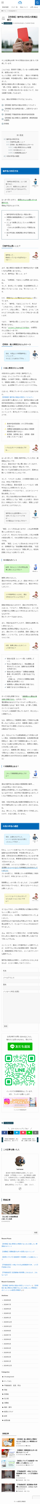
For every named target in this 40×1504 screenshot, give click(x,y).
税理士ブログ (8, 1411)
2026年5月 (7, 1309)
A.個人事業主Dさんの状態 (22, 147)
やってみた (8, 1381)
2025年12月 (8, 1322)
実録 (5, 1390)
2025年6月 (7, 1339)
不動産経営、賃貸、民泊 (12, 1385)
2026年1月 (7, 1317)
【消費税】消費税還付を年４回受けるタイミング (18, 1251)
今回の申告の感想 (12, 156)
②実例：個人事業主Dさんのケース (21, 145)
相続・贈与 (8, 1407)
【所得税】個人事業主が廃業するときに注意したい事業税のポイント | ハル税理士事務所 (20, 1288)
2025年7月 (7, 1335)
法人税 (6, 1398)
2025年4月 (7, 1348)
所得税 (6, 1394)
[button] (4, 1132)
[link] (20, 1188)
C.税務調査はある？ (20, 153)
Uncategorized (8, 23)
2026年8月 (7, 1300)
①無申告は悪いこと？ (17, 142)
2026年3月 (7, 1313)
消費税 (6, 1403)
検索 (35, 1232)
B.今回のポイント (19, 150)
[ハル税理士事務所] (20, 2)
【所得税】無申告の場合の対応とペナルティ (18, 397)
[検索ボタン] (37, 2)
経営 (5, 1416)
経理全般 (7, 1420)
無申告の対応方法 (12, 139)
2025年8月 (7, 1331)
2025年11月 (8, 1326)
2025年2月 (7, 1357)
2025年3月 (7, 1352)
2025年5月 (7, 1344)
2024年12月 (8, 1365)
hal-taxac (20, 1169)
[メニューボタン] (2, 2)
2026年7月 (7, 1304)
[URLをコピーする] (35, 1132)
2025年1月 (7, 1361)
